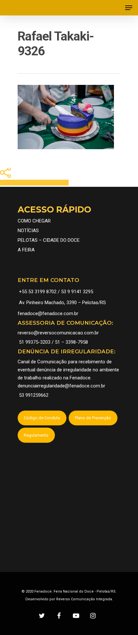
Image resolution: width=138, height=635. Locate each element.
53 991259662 (33, 395)
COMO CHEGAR (34, 221)
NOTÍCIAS (28, 230)
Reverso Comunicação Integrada (84, 599)
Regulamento (36, 435)
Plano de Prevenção (93, 417)
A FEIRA (26, 250)
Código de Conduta (42, 417)
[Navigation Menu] (128, 8)
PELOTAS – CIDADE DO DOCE (49, 240)
